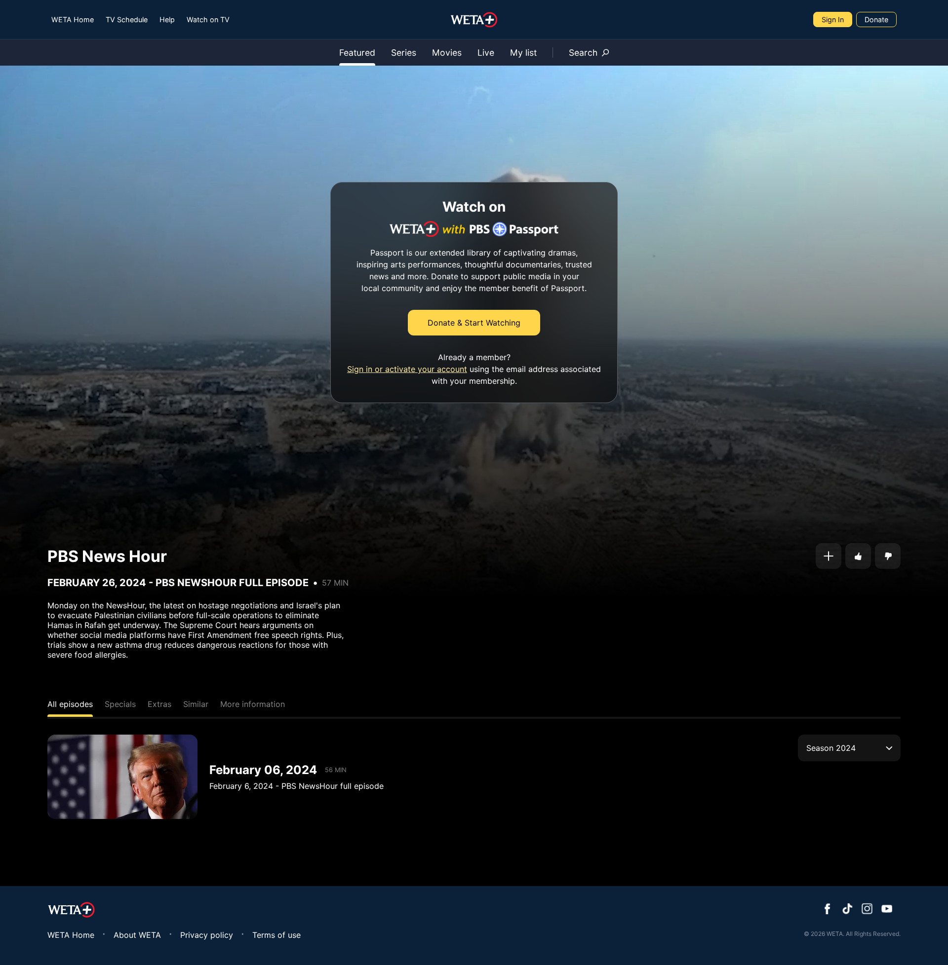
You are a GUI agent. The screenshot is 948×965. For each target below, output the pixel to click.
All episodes (70, 704)
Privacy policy (206, 935)
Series (403, 52)
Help (167, 19)
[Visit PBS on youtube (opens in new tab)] (887, 910)
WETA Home (72, 19)
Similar (195, 704)
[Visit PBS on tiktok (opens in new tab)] (847, 910)
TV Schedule (127, 19)
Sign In (833, 19)
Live (485, 52)
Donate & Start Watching (474, 323)
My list (523, 52)
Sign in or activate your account (407, 369)
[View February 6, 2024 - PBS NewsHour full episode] (122, 777)
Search (583, 52)
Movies (447, 52)
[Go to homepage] (474, 20)
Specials (120, 704)
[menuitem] (72, 19)
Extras (159, 704)
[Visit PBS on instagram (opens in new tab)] (867, 910)
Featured (357, 52)
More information (252, 704)
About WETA (137, 935)
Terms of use (276, 935)
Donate (876, 19)
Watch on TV (208, 19)
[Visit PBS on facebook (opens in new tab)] (827, 910)
